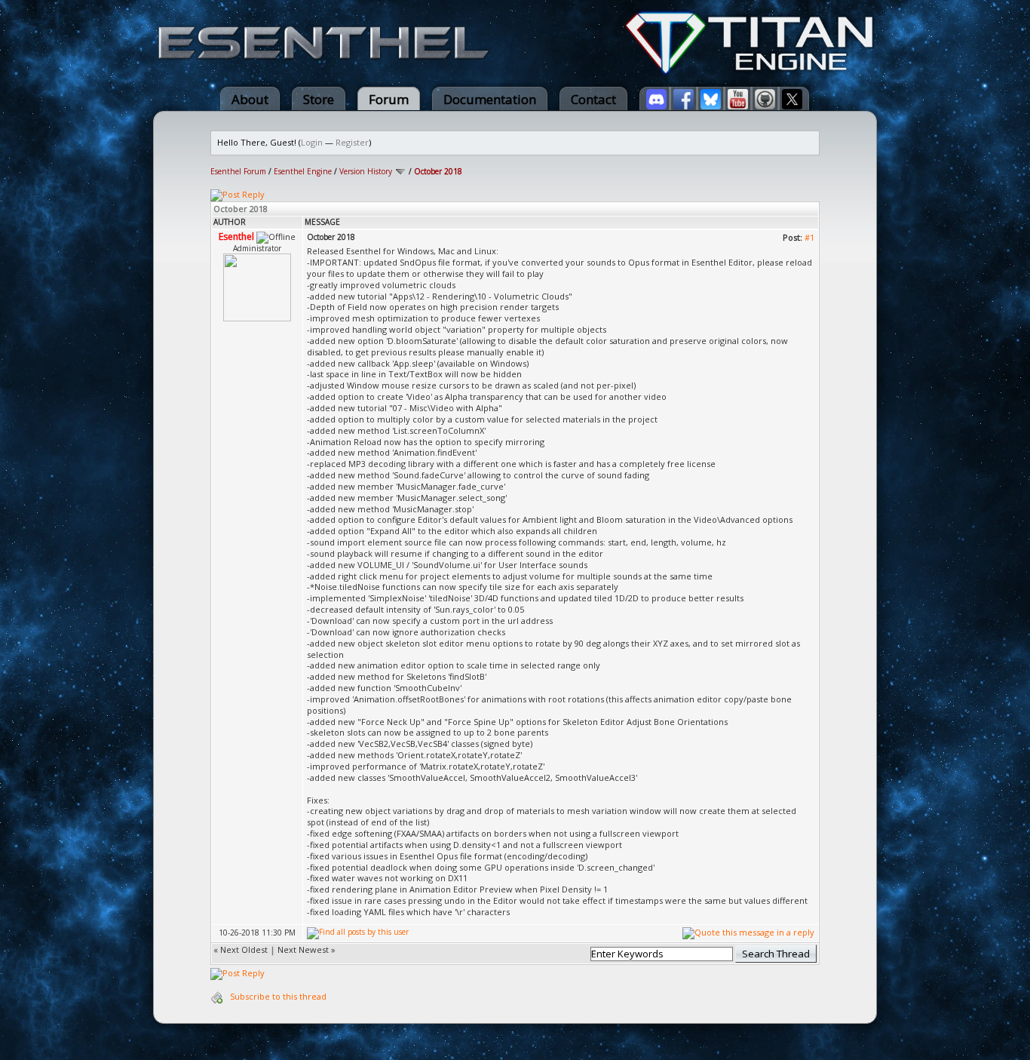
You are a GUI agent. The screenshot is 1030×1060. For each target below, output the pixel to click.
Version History (365, 171)
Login (312, 142)
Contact (593, 99)
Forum (389, 99)
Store (318, 99)
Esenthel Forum (238, 171)
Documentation (489, 99)
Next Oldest (244, 949)
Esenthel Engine (303, 171)
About (249, 99)
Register (352, 142)
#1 (809, 237)
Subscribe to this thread (278, 996)
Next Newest (303, 949)
